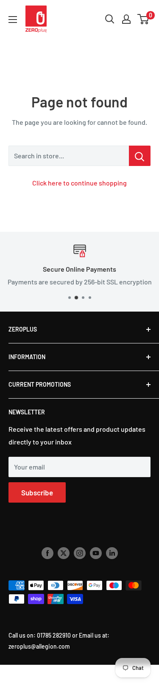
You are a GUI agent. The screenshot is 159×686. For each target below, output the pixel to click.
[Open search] (109, 19)
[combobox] (68, 156)
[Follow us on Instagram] (80, 553)
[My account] (126, 19)
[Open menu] (12, 19)
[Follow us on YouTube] (96, 553)
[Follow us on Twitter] (64, 553)
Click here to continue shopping (79, 183)
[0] (143, 19)
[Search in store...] (140, 156)
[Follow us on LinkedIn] (112, 553)
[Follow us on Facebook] (47, 553)
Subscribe (37, 492)
